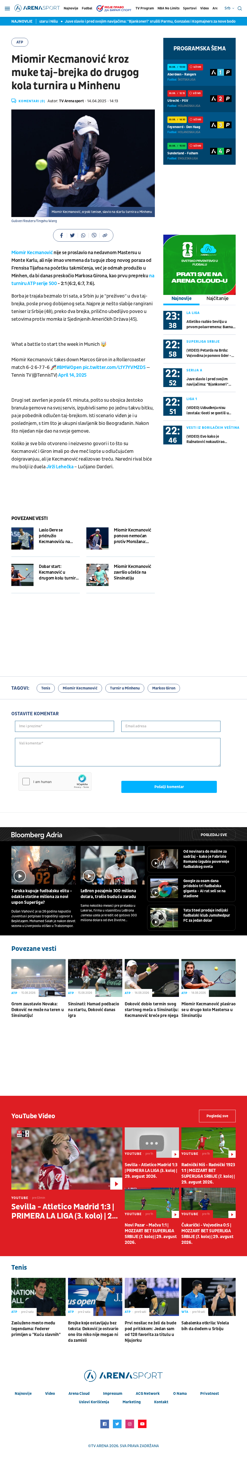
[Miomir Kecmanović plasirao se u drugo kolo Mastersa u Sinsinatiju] (208, 978)
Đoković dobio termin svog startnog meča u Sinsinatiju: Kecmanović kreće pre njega (152, 1009)
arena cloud (79, 1393)
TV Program (145, 8)
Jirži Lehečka (60, 467)
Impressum (112, 1393)
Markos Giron (163, 688)
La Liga (193, 313)
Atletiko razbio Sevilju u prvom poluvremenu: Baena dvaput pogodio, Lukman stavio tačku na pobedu (209, 324)
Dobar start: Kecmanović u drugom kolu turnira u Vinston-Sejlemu (58, 572)
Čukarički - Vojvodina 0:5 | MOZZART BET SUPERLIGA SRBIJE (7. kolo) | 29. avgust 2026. (207, 1233)
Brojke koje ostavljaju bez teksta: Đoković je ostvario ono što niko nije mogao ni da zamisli (93, 1331)
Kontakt (161, 1402)
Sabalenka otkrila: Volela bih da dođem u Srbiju (205, 1326)
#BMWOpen (69, 367)
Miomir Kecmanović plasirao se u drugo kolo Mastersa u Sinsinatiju (208, 1009)
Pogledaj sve (214, 834)
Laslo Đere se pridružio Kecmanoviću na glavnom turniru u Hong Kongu (56, 536)
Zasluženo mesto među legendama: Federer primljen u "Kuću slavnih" (36, 1328)
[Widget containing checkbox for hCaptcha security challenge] (55, 781)
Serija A (194, 370)
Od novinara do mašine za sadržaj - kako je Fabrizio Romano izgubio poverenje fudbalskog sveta (206, 859)
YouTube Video (33, 1116)
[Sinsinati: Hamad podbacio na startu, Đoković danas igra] (95, 978)
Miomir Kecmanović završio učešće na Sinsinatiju (132, 572)
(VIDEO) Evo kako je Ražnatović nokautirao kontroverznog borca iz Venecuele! (205, 439)
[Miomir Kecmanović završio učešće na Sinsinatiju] (97, 575)
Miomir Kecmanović (32, 253)
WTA (184, 1312)
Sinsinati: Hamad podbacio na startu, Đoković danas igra (93, 1009)
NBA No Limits (168, 8)
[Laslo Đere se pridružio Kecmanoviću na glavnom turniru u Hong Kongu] (22, 538)
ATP (19, 42)
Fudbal (87, 8)
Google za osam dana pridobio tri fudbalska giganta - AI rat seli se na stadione (204, 889)
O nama (180, 1393)
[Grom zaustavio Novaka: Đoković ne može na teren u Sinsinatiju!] (38, 978)
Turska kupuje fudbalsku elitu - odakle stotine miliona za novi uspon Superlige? (41, 896)
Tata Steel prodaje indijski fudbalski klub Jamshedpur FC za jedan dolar (206, 915)
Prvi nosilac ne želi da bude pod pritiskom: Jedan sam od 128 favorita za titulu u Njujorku (150, 1331)
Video (204, 8)
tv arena (100, 1446)
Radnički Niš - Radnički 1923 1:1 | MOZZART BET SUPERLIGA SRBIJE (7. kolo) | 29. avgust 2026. (208, 1173)
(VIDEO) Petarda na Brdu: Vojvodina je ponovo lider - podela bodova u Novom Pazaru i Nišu (208, 353)
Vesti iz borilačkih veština (213, 428)
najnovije (23, 1393)
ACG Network (148, 1393)
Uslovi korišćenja (94, 1402)
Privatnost (209, 1393)
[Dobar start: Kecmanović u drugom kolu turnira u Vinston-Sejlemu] (22, 575)
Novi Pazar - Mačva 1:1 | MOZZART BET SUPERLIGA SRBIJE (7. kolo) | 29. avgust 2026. (151, 1233)
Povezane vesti (29, 518)
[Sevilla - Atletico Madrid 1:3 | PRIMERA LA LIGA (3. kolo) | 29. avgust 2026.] (66, 1158)
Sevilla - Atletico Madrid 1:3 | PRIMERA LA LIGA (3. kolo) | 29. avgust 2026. (65, 1211)
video (50, 1393)
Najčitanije (217, 298)
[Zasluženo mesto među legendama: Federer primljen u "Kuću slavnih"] (38, 1297)
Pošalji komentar (169, 786)
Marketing (132, 1402)
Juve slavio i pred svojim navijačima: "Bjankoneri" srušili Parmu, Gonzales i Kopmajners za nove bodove (134, 21)
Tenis (45, 688)
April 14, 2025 (72, 375)
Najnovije (71, 8)
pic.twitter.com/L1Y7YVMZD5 (114, 367)
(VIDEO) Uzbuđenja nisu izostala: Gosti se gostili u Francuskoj (207, 410)
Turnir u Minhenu (125, 688)
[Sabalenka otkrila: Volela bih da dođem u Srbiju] (208, 1297)
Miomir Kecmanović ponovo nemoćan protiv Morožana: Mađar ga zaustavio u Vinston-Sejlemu (134, 536)
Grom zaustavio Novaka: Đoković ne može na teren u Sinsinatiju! (37, 1009)
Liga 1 (191, 399)
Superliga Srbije (203, 342)
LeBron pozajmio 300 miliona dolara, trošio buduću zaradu (108, 893)
